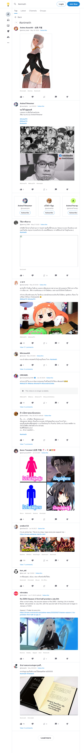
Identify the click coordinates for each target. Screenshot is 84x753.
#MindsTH (23, 121)
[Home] (8, 4)
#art (40, 653)
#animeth (37, 91)
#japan (35, 653)
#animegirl (36, 554)
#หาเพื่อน (44, 580)
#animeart (45, 554)
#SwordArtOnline (48, 383)
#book (37, 580)
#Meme (30, 383)
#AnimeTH (23, 119)
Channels (33, 11)
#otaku (28, 653)
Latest (23, 11)
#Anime (28, 554)
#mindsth (23, 91)
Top (15, 11)
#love (22, 513)
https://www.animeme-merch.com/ (32, 534)
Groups (43, 11)
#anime (30, 91)
